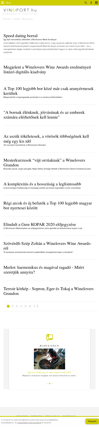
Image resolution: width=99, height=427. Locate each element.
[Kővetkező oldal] (37, 306)
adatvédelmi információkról (29, 423)
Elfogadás (92, 421)
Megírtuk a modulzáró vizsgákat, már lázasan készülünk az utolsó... (49, 374)
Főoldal (6, 19)
